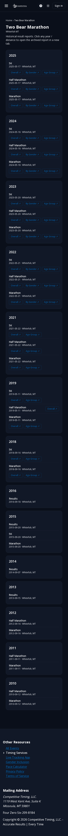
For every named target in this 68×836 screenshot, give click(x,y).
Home (9, 20)
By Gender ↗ (32, 72)
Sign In (59, 5)
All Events (12, 748)
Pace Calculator (16, 767)
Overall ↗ (16, 72)
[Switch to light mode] (48, 6)
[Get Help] (41, 6)
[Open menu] (6, 5)
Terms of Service (17, 776)
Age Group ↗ (51, 72)
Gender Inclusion (17, 762)
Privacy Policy (15, 771)
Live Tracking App (18, 757)
